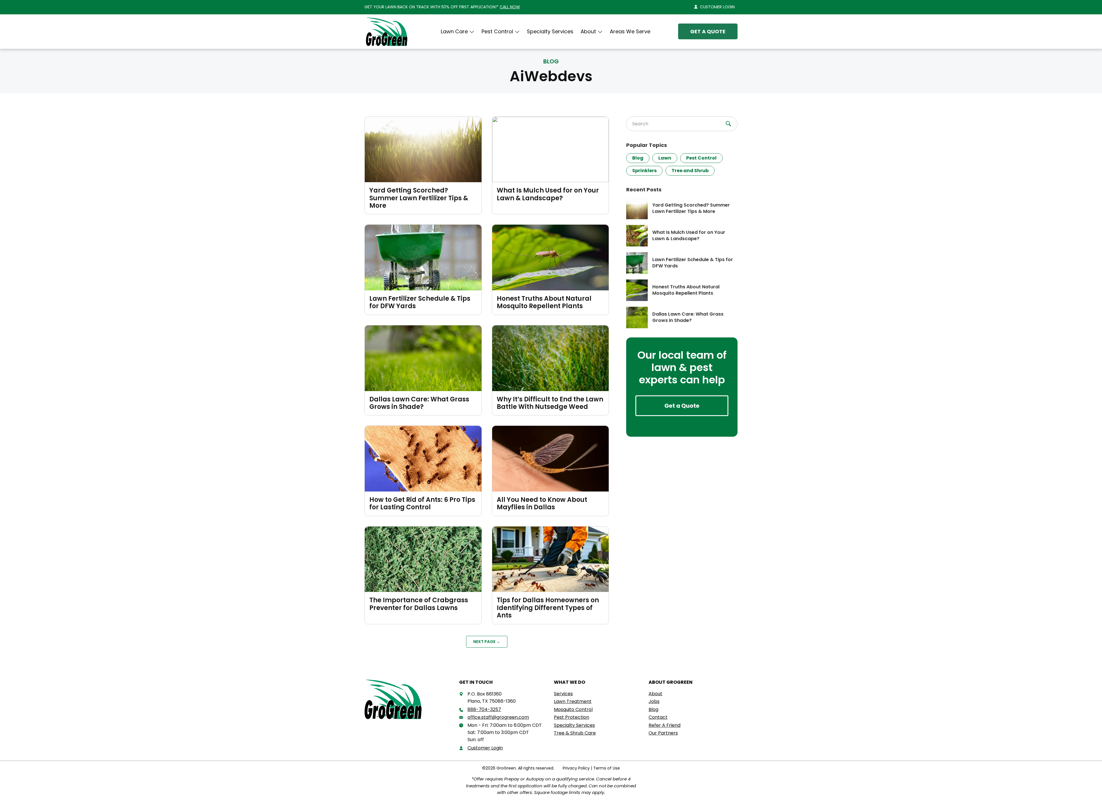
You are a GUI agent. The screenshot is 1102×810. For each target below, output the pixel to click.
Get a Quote (707, 31)
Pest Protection (571, 717)
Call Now (510, 7)
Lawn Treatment (572, 701)
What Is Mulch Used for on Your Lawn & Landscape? (548, 194)
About (588, 31)
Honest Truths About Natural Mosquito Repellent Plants (544, 302)
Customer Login (717, 7)
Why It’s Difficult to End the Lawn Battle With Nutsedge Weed (550, 403)
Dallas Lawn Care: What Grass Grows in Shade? (419, 403)
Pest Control (701, 158)
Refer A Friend (664, 725)
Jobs (654, 701)
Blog (637, 158)
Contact (658, 717)
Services (563, 693)
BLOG (551, 61)
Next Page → (486, 641)
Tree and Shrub (690, 170)
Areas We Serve (630, 31)
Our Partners (663, 733)
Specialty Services (550, 31)
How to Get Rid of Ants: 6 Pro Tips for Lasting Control (422, 503)
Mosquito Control (573, 709)
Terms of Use (606, 768)
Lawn (664, 158)
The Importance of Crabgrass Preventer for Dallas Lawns (418, 604)
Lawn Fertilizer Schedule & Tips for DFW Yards (419, 302)
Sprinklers (644, 170)
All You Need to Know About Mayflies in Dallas (542, 503)
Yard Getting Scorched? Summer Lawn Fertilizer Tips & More (418, 198)
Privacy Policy (576, 768)
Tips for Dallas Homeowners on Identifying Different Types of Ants (548, 608)
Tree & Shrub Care (575, 733)
